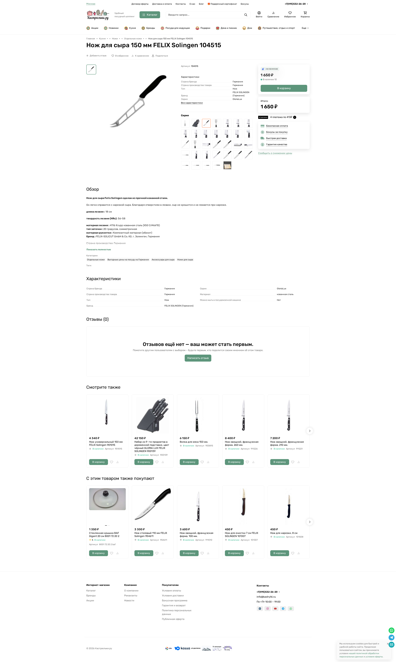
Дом (249, 28)
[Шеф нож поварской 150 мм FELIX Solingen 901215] (238, 134)
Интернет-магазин (98, 585)
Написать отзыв (198, 358)
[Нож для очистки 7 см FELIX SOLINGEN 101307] (243, 506)
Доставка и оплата (162, 4)
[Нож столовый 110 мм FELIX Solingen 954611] (152, 506)
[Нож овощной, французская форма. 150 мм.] (248, 123)
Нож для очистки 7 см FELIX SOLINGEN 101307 (241, 535)
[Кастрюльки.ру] (98, 14)
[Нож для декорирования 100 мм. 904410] (248, 155)
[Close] (388, 643)
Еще (304, 28)
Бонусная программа (174, 600)
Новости (129, 600)
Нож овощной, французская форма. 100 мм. (196, 535)
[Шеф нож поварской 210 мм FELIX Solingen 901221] (227, 134)
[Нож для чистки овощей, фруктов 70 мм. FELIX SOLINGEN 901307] (217, 165)
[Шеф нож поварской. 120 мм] (248, 134)
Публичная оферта (173, 619)
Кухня (132, 28)
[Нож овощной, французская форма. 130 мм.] (185, 134)
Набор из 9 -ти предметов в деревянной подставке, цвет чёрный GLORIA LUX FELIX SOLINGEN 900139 (151, 446)
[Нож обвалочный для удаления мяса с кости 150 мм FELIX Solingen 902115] (248, 144)
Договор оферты (139, 4)
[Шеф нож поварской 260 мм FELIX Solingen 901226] (206, 134)
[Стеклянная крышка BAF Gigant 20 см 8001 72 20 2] (107, 506)
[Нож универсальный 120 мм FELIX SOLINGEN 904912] (196, 165)
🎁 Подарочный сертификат (222, 4)
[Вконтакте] (260, 608)
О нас (192, 4)
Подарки (205, 28)
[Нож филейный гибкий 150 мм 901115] (185, 165)
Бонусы (245, 4)
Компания (130, 585)
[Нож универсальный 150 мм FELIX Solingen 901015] (185, 123)
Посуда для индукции (178, 28)
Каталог (91, 590)
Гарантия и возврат (174, 605)
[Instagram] (267, 608)
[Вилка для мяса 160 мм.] (196, 144)
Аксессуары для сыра (163, 259)
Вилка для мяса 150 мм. (194, 441)
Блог (201, 4)
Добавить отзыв (98, 55)
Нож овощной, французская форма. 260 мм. (241, 443)
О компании (131, 590)
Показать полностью (98, 249)
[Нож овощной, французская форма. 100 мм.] (196, 134)
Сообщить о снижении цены (275, 153)
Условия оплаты (171, 590)
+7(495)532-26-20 (295, 3)
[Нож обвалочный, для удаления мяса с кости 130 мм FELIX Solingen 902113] (196, 155)
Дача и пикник (229, 28)
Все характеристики (192, 103)
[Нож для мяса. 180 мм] (206, 144)
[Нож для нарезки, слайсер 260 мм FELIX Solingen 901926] (217, 144)
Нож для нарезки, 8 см (283, 533)
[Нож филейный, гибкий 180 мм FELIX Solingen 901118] (227, 155)
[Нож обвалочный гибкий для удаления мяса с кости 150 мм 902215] (185, 155)
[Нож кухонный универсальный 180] (238, 155)
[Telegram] (283, 608)
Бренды (150, 28)
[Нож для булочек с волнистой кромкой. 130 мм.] (217, 155)
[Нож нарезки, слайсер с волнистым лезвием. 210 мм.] (238, 144)
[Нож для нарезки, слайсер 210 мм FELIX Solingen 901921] (227, 144)
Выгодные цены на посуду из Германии (128, 259)
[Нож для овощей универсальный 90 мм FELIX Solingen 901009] (206, 165)
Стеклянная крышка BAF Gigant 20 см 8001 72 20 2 (104, 535)
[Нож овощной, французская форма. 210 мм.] (238, 123)
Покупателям (170, 585)
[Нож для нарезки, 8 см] (288, 506)
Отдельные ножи (96, 259)
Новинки (113, 28)
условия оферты (374, 656)
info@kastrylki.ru (266, 596)
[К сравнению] (117, 462)
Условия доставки (173, 595)
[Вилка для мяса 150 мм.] (217, 123)
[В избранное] (111, 462)
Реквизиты (130, 595)
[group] (139, 110)
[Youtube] (275, 608)
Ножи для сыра (185, 259)
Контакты (181, 4)
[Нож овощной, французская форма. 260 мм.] (227, 123)
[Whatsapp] (291, 608)
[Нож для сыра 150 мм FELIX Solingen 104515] (206, 123)
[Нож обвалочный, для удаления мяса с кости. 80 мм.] (206, 155)
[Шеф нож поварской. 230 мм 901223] (217, 134)
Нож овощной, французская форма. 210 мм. (287, 443)
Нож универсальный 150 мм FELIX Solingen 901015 (106, 443)
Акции (94, 28)
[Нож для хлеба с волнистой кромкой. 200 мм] (185, 144)
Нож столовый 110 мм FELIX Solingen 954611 (150, 535)
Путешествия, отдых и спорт (279, 28)
